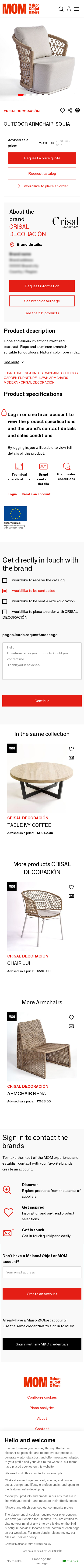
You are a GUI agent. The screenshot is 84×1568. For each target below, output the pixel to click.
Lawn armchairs (53, 378)
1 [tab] (21, 95)
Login (12, 494)
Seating (32, 373)
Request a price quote (42, 158)
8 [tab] (64, 95)
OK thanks (70, 1561)
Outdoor (69, 373)
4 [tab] (40, 95)
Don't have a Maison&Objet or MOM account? (35, 1259)
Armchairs (51, 373)
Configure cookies (42, 1397)
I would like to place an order (45, 186)
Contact (42, 1429)
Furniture (13, 373)
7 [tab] (58, 95)
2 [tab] (28, 95)
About (42, 1418)
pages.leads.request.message (30, 635)
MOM (21, 8)
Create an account (36, 494)
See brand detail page (42, 301)
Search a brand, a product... (61, 8)
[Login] (69, 9)
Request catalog (42, 173)
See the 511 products (42, 313)
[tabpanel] (42, 59)
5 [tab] (46, 95)
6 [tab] (52, 95)
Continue (42, 701)
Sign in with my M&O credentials (42, 1344)
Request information (42, 286)
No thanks (14, 1561)
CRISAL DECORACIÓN (38, 382)
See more (11, 362)
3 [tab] (34, 95)
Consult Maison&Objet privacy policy (28, 1544)
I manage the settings (42, 1561)
